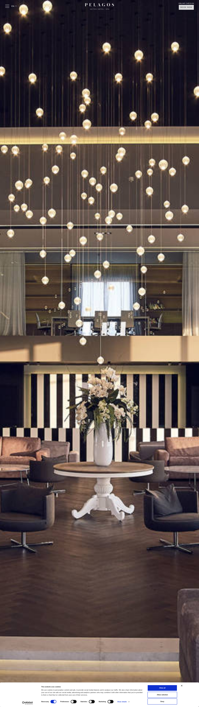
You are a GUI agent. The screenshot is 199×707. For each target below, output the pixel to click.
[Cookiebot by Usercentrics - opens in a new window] (27, 703)
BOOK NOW (186, 7)
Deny (162, 701)
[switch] (74, 701)
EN (13, 6)
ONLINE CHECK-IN (186, 3)
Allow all (162, 688)
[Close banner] (181, 685)
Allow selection (162, 695)
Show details (122, 702)
